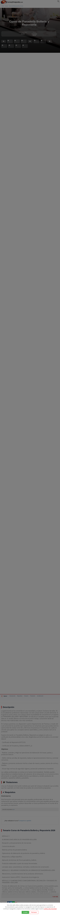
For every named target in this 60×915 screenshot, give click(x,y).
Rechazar (34, 912)
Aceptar (25, 912)
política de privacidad (50, 909)
